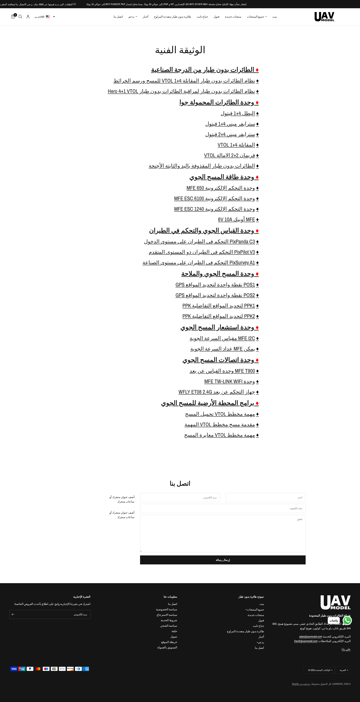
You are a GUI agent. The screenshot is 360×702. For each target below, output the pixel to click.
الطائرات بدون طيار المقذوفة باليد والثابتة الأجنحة (202, 165)
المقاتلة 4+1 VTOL (236, 144)
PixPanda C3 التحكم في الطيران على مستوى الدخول (199, 241)
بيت (274, 17)
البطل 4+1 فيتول (238, 113)
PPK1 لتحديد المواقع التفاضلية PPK (218, 305)
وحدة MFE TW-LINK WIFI (229, 381)
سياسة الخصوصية (166, 609)
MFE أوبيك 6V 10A (236, 219)
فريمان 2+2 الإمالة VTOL (229, 155)
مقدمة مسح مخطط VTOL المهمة (219, 424)
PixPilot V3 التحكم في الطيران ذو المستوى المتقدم (202, 251)
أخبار (145, 17)
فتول (261, 620)
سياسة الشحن (168, 626)
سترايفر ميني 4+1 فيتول (230, 123)
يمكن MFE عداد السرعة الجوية (222, 348)
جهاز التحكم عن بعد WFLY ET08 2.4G (216, 391)
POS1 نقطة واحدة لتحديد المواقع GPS (215, 284)
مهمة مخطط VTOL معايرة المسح (219, 434)
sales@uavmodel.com (310, 636)
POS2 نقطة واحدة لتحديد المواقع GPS (215, 295)
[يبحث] (20, 16)
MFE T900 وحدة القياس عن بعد (222, 370)
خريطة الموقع (169, 642)
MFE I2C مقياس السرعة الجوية (222, 338)
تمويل (173, 636)
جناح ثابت (258, 626)
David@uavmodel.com (305, 641)
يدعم (131, 17)
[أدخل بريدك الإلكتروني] (13, 614)
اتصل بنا (118, 17)
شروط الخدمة (169, 620)
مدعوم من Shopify (301, 684)
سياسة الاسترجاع (167, 615)
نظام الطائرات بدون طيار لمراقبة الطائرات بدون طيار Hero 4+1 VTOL (181, 91)
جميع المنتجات (255, 17)
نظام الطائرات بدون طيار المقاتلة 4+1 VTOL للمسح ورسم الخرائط (184, 80)
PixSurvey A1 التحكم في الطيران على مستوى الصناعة (198, 262)
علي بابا (346, 649)
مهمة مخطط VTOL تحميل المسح (220, 413)
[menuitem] (275, 17)
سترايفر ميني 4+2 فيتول (230, 134)
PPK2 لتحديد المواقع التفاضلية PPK (218, 316)
